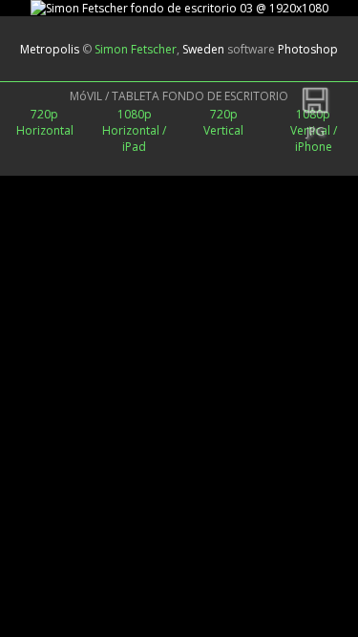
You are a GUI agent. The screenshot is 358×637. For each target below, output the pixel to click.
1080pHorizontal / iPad (134, 130)
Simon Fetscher (136, 49)
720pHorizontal (45, 122)
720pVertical (223, 122)
